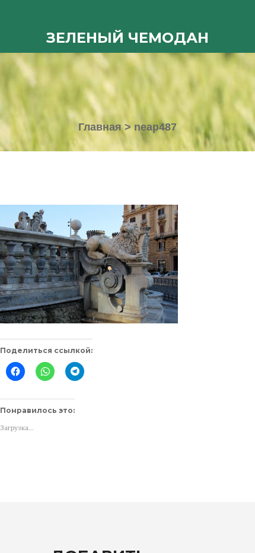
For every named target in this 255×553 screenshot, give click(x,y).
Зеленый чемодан (127, 37)
